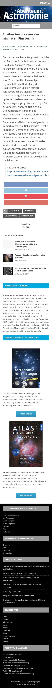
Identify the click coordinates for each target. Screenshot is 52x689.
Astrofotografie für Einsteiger (14, 660)
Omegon (6, 545)
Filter (5, 529)
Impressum (15, 681)
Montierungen (8, 521)
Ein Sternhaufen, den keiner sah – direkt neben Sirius (30, 269)
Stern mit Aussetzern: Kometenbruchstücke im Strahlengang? (26, 244)
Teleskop (6, 630)
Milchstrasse (11, 216)
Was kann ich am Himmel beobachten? (18, 668)
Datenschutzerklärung (26, 684)
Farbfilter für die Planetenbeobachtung (18, 674)
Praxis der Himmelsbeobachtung (16, 663)
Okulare (6, 526)
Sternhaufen (27, 216)
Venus (5, 627)
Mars (5, 625)
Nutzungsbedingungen (31, 681)
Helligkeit (29, 211)
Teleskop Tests (8, 657)
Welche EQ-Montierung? (12, 671)
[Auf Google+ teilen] (26, 202)
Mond (5, 616)
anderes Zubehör (9, 532)
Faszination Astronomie (12, 654)
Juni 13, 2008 (10, 46)
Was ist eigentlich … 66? (12, 591)
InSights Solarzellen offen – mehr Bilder (18, 595)
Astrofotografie (9, 523)
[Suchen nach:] (26, 25)
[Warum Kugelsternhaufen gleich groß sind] (8, 260)
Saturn (5, 633)
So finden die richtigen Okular (14, 665)
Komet (5, 638)
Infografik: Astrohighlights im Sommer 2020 (20, 573)
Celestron (6, 550)
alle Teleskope (8, 518)
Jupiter (5, 619)
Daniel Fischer (26, 46)
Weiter (26, 227)
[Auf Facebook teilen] (26, 184)
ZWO (5, 548)
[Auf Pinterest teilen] (26, 196)
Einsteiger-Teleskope (11, 515)
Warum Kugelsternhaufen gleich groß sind (30, 256)
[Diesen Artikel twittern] (26, 190)
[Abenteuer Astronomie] (26, 14)
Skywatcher (7, 553)
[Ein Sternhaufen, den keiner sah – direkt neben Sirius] (8, 273)
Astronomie (14, 211)
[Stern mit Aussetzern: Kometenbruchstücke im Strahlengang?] (8, 247)
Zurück (26, 224)
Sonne (5, 641)
